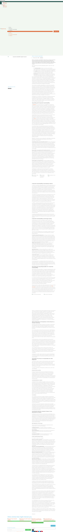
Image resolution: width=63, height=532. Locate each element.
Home (10, 27)
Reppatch (34, 104)
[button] (30, 31)
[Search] (33, 530)
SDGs (35, 118)
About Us (10, 28)
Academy (10, 30)
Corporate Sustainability (13, 29)
